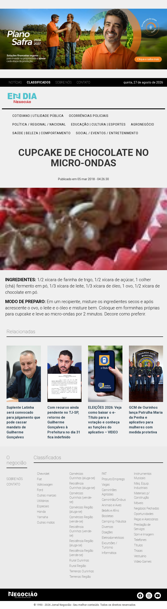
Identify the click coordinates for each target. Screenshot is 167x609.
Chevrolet (43, 473)
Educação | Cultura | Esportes (98, 124)
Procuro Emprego (113, 479)
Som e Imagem (144, 534)
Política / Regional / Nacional (39, 124)
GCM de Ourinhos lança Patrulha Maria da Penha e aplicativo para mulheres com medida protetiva (146, 419)
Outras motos (46, 522)
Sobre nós (63, 82)
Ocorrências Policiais (89, 116)
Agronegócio (142, 124)
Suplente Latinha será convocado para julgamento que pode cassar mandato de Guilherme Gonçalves (23, 422)
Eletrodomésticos (113, 537)
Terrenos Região (80, 576)
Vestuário (140, 556)
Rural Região (77, 566)
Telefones (140, 540)
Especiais (43, 506)
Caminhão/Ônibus (114, 499)
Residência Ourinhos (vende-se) (80, 531)
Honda (41, 511)
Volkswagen (45, 484)
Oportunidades (144, 514)
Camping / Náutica (114, 521)
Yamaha (42, 517)
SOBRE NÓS (15, 479)
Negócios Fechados (146, 508)
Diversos (107, 527)
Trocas (138, 550)
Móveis (138, 503)
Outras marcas (46, 495)
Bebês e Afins (110, 510)
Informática (109, 553)
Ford (40, 490)
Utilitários (43, 501)
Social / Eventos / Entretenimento (107, 133)
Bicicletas (108, 516)
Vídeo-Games (143, 561)
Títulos (138, 545)
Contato (83, 82)
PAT (104, 473)
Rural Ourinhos (79, 560)
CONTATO (13, 484)
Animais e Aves (112, 505)
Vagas (106, 484)
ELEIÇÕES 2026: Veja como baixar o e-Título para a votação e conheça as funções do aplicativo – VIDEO (105, 419)
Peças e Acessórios (146, 519)
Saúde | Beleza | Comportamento (41, 133)
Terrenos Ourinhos (81, 571)
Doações (107, 532)
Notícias (15, 82)
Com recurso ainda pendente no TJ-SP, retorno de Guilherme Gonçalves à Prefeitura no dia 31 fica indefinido (63, 422)
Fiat (39, 479)
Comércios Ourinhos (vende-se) (80, 497)
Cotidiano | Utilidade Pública (38, 116)
